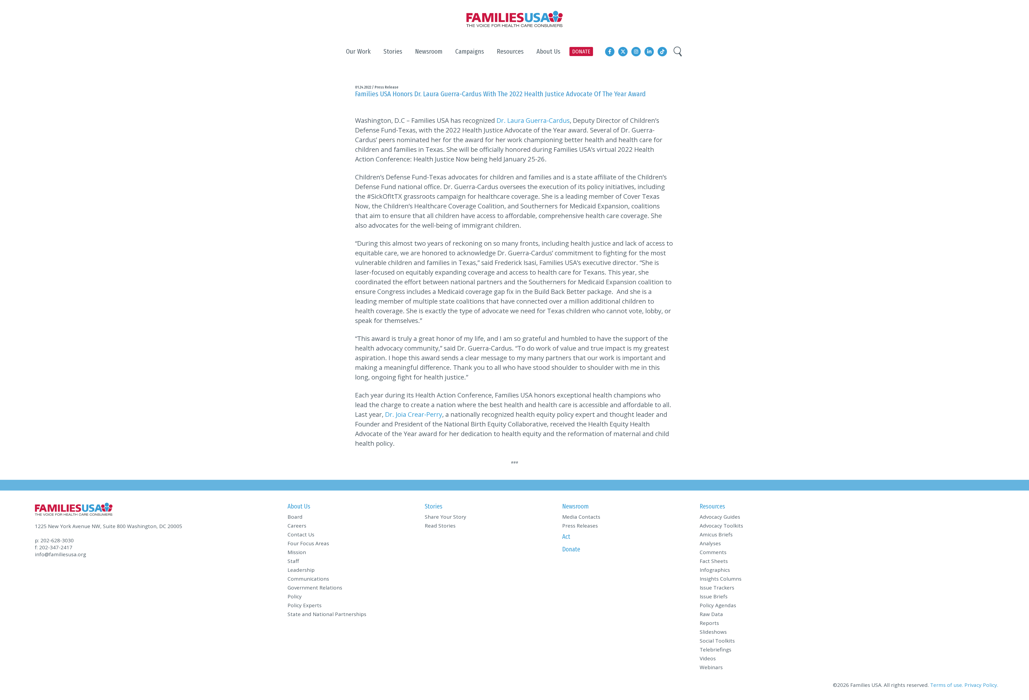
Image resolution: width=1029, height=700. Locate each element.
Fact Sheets (714, 561)
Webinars (711, 667)
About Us (299, 506)
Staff (293, 561)
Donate (571, 549)
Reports (709, 623)
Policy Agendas (718, 605)
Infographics (715, 569)
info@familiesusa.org (60, 554)
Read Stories (440, 525)
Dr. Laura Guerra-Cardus (533, 120)
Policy (295, 596)
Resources (712, 506)
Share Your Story (445, 516)
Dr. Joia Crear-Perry (413, 414)
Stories (433, 506)
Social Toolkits (717, 640)
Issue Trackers (717, 587)
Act (566, 536)
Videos (708, 658)
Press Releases (580, 525)
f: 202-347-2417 (53, 547)
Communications (308, 578)
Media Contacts (581, 516)
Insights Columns (720, 578)
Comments (713, 552)
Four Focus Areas (308, 543)
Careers (297, 525)
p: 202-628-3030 (54, 540)
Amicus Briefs (716, 534)
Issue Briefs (714, 596)
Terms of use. (946, 684)
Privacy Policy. (981, 684)
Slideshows (713, 631)
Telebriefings (715, 649)
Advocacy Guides (720, 516)
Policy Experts (305, 605)
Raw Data (711, 614)
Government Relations (315, 587)
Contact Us (301, 534)
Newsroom (575, 506)
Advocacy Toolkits (721, 525)
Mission (297, 552)
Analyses (710, 543)
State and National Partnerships (327, 614)
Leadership (301, 569)
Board (295, 516)
